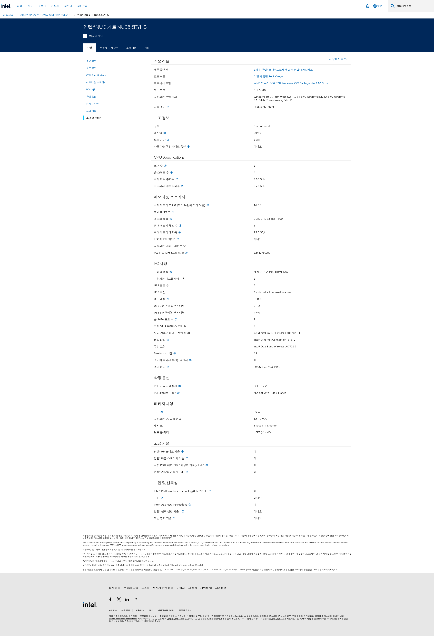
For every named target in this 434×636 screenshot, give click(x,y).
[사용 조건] (168, 107)
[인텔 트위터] (119, 600)
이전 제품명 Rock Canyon (269, 76)
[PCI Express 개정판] (179, 386)
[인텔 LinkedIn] (127, 600)
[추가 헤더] (168, 366)
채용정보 (220, 588)
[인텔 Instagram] (136, 600)
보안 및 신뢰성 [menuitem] (94, 117)
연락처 (181, 588)
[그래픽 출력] (171, 271)
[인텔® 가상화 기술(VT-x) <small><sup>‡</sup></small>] (187, 471)
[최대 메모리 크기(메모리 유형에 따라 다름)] (208, 205)
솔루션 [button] (42, 5)
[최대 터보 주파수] (177, 179)
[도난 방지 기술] (174, 518)
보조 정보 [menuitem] (91, 68)
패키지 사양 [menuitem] (92, 103)
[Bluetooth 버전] (174, 353)
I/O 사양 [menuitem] (90, 89)
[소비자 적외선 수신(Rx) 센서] (190, 360)
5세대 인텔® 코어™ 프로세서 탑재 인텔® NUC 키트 (283, 69)
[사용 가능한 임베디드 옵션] (188, 146)
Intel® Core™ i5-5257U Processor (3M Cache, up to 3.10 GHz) (291, 83)
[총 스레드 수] (171, 172)
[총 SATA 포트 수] (176, 319)
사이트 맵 (206, 588)
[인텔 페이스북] (110, 600)
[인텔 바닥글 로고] (90, 604)
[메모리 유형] (171, 218)
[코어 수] (165, 165)
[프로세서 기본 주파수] (182, 186)
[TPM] (162, 497)
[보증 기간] (168, 139)
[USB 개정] (168, 299)
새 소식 (192, 588)
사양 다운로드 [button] (337, 59)
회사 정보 (114, 588)
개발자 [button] (55, 5)
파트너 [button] (68, 5)
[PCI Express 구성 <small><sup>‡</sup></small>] (178, 392)
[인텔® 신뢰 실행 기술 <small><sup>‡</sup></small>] (183, 511)
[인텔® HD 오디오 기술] (182, 451)
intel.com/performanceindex (124, 618)
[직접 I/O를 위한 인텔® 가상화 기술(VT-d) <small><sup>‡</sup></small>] (207, 465)
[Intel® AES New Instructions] (190, 504)
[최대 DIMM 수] (173, 212)
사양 (89, 47)
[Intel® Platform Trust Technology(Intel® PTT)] (210, 491)
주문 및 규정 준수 (109, 47)
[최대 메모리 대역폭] (179, 232)
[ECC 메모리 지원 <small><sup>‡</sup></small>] (178, 239)
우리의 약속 (131, 588)
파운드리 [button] (82, 5)
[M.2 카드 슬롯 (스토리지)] (186, 252)
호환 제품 (131, 47)
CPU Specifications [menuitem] (96, 75)
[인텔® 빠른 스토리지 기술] (187, 458)
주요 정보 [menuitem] (91, 60)
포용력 (145, 588)
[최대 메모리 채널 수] (180, 225)
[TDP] (162, 412)
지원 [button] (30, 5)
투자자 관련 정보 (163, 588)
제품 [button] (19, 5)
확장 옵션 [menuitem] (91, 96)
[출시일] (164, 132)
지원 (146, 47)
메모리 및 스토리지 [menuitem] (96, 82)
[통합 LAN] (168, 339)
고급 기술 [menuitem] (91, 110)
